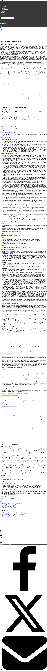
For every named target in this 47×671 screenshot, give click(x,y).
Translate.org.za (4, 98)
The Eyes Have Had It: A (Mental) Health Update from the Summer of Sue (15, 504)
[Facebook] (1, 536)
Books (3, 8)
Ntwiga (3, 109)
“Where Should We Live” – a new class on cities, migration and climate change (16, 507)
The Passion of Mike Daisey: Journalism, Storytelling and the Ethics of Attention (16, 519)
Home (1, 38)
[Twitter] (1, 530)
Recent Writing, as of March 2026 (8, 505)
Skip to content (2, 0)
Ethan (3, 132)
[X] (24, 635)
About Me (4, 6)
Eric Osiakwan (2, 46)
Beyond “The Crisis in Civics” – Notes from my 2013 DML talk (14, 514)
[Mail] (1, 543)
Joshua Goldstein (5, 235)
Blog (3, 12)
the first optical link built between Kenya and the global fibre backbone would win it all (14, 119)
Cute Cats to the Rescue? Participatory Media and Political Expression (15, 512)
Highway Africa (32, 51)
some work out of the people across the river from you (28, 117)
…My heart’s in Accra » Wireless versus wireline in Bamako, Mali (18, 247)
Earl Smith (4, 483)
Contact (3, 14)
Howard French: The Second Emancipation (10, 506)
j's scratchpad (8, 137)
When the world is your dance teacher (9, 516)
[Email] (24, 669)
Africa (6, 38)
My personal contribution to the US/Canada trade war (12, 503)
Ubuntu (34, 98)
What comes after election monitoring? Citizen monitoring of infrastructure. (15, 513)
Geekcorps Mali (43, 99)
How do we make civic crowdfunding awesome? (11, 515)
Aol (3, 489)
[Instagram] (1, 538)
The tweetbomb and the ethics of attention (9, 518)
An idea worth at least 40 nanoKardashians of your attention (13, 517)
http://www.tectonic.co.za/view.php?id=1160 (10, 149)
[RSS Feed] (0, 540)
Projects (3, 11)
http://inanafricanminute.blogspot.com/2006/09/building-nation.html (14, 243)
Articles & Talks (5, 9)
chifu (3, 475)
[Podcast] (1, 533)
